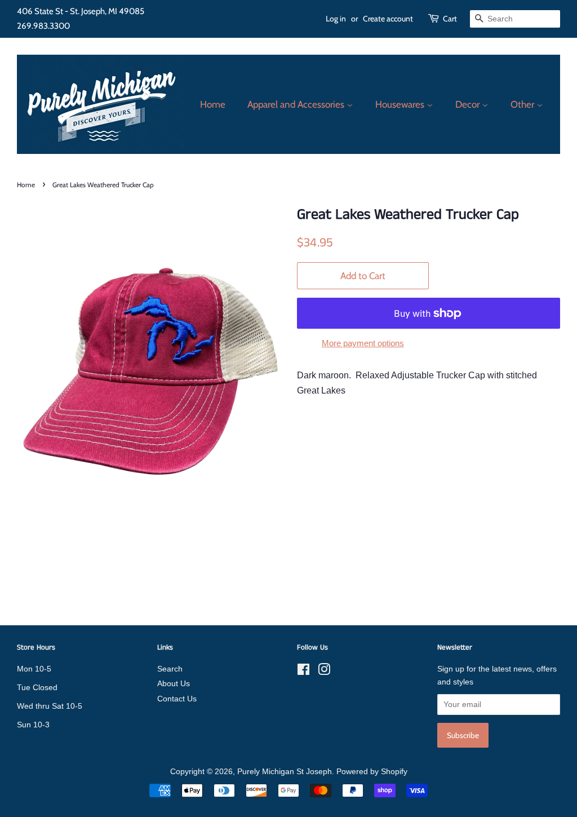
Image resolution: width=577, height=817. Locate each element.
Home (212, 104)
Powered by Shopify (371, 771)
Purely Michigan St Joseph (284, 771)
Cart (450, 19)
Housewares (401, 104)
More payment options (363, 343)
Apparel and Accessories (297, 104)
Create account (388, 19)
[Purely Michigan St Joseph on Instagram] (324, 672)
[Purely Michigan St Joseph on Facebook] (303, 672)
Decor (468, 104)
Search (170, 669)
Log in (336, 19)
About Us (173, 683)
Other (523, 104)
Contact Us (177, 699)
